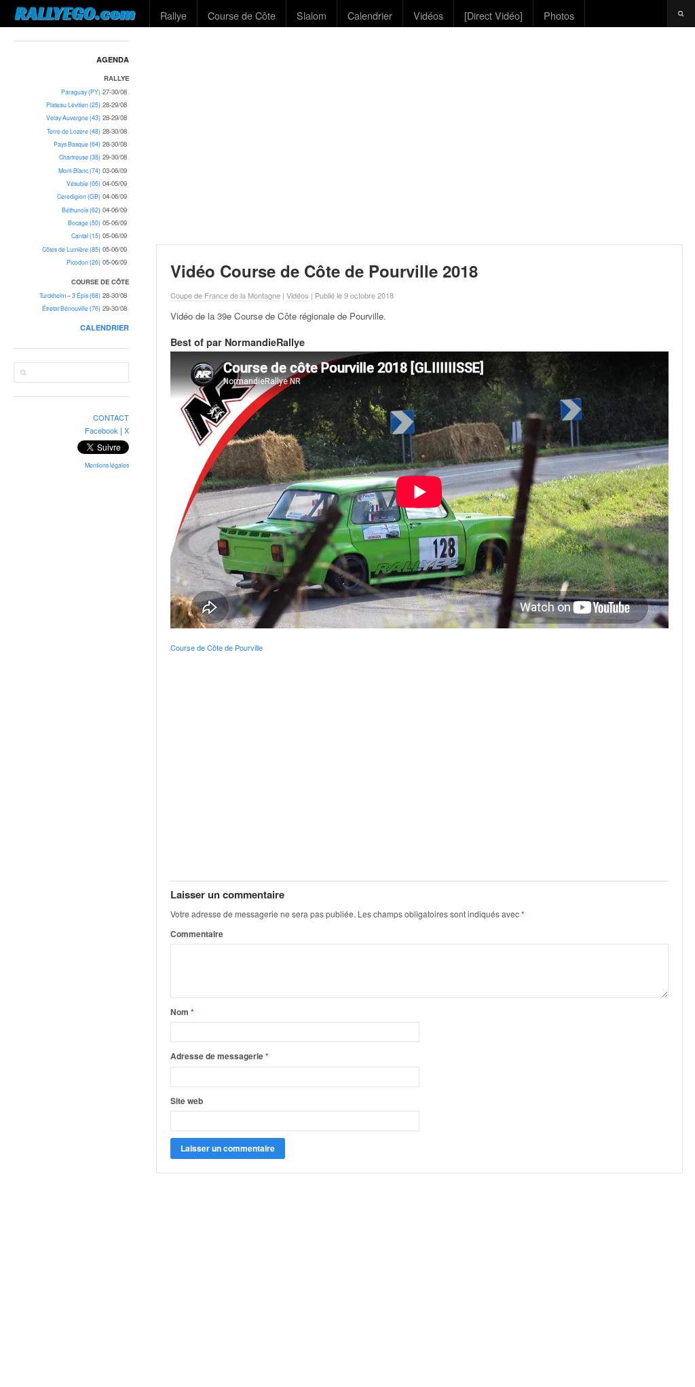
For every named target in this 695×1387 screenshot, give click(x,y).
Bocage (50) (84, 222)
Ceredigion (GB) (78, 196)
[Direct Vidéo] (493, 15)
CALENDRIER (104, 327)
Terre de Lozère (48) (73, 131)
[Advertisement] (419, 136)
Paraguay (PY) (80, 92)
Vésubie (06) (83, 183)
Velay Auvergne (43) (73, 117)
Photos (559, 15)
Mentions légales (107, 465)
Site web (186, 1101)
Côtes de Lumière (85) (71, 249)
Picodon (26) (83, 262)
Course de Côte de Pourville (216, 647)
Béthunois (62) (81, 210)
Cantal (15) (85, 235)
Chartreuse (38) (79, 157)
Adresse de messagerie (219, 1056)
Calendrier (370, 15)
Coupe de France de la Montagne (225, 295)
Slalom (311, 15)
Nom (182, 1012)
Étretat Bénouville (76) (71, 308)
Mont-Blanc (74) (79, 170)
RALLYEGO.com (75, 13)
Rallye (173, 15)
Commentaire (196, 934)
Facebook (101, 430)
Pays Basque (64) (77, 144)
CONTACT (111, 417)
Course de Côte (242, 15)
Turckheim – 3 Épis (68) (69, 295)
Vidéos (428, 15)
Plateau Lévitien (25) (73, 104)
